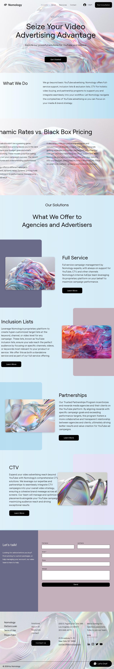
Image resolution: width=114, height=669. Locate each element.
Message (44, 568)
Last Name (80, 543)
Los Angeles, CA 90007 (69, 627)
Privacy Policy (10, 635)
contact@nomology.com (70, 644)
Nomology (9, 622)
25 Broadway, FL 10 (67, 638)
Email (43, 551)
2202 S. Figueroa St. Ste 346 (71, 623)
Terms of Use (10, 630)
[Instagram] (93, 644)
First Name (45, 543)
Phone (44, 560)
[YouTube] (101, 644)
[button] (103, 5)
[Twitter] (97, 644)
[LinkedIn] (88, 644)
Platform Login (10, 626)
